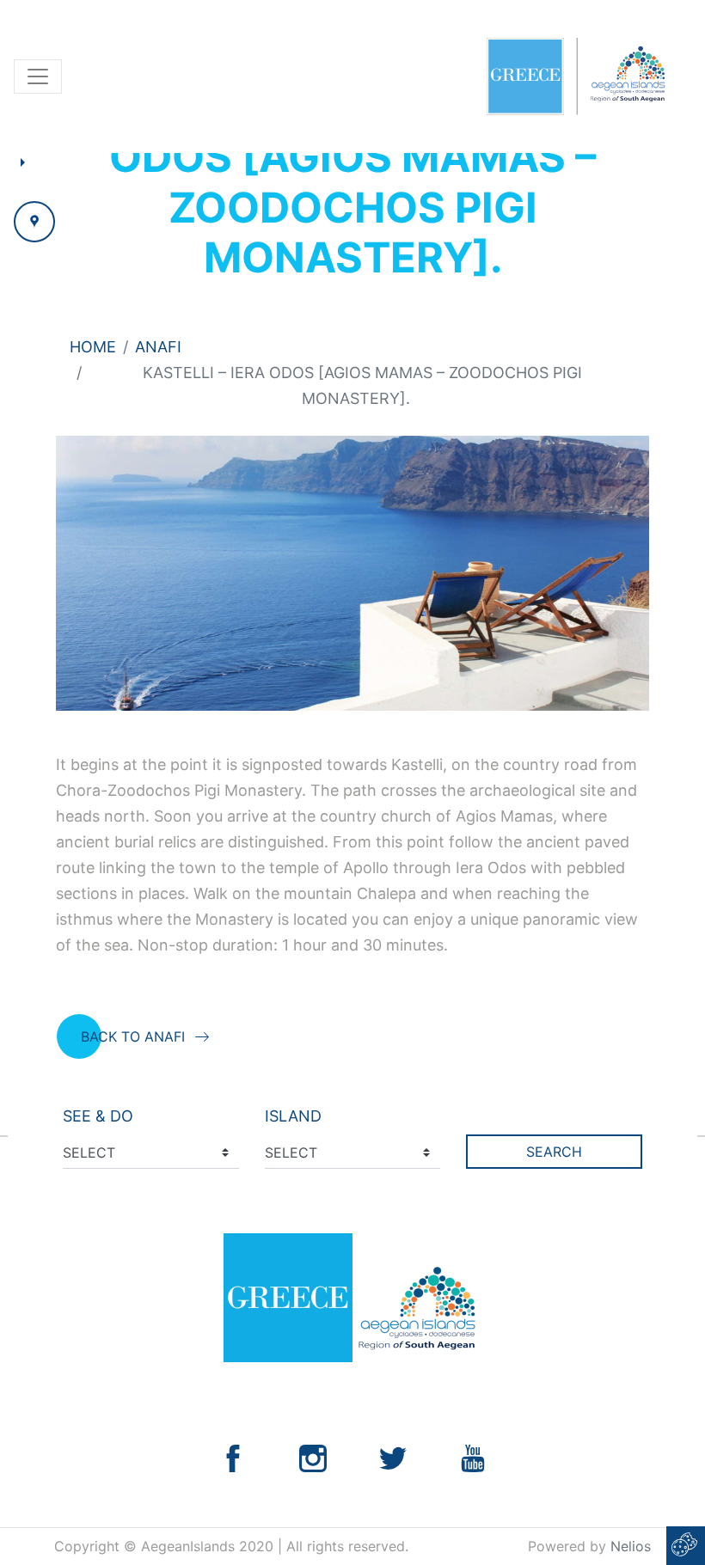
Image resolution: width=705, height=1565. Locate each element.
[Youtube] (473, 1457)
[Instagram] (313, 1457)
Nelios (630, 1546)
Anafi (158, 347)
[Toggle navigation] (38, 76)
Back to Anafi (133, 1036)
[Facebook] (233, 1457)
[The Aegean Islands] (575, 76)
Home (93, 347)
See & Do (98, 1116)
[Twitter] (393, 1457)
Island (293, 1116)
